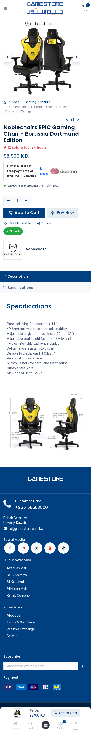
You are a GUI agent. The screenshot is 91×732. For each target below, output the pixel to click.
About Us (13, 615)
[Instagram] (23, 548)
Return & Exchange (21, 629)
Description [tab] (17, 276)
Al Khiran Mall (17, 588)
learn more (44, 171)
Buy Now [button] (65, 213)
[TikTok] (63, 548)
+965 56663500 (31, 507)
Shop (16, 102)
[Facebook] (9, 548)
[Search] (30, 724)
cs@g (13, 529)
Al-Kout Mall (15, 582)
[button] (7, 57)
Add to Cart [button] (27, 213)
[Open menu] (45, 725)
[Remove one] (8, 201)
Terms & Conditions (21, 622)
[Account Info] (76, 724)
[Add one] (26, 201)
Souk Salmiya (17, 575)
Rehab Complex (18, 595)
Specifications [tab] (20, 287)
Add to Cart (67, 712)
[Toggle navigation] (6, 8)
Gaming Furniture (37, 102)
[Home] (15, 724)
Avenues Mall (17, 568)
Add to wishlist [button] (21, 223)
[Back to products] (72, 119)
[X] (36, 548)
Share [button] (46, 223)
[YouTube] (50, 548)
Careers (13, 636)
